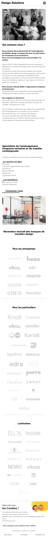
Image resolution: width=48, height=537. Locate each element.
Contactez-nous (14, 191)
